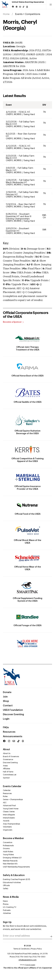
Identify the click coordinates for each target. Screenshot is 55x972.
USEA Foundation (13, 710)
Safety (5, 888)
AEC (4, 803)
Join (5, 697)
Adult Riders (8, 852)
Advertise (7, 913)
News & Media (11, 897)
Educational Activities (12, 882)
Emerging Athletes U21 (12, 858)
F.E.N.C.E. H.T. (24, 112)
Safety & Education (14, 875)
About (6, 749)
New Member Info (10, 864)
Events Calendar (12, 786)
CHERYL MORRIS (14, 114)
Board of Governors (11, 756)
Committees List (9, 775)
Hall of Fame (8, 772)
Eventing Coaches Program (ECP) (16, 879)
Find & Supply (30, 965)
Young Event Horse (10, 809)
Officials (6, 885)
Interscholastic (9, 818)
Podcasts (6, 910)
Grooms (6, 848)
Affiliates (6, 769)
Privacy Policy (36, 949)
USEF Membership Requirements (16, 867)
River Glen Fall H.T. (27, 204)
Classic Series (9, 812)
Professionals (8, 845)
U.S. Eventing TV (9, 907)
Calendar (7, 790)
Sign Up (7, 922)
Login (6, 719)
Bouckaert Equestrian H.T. (17, 230)
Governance (8, 759)
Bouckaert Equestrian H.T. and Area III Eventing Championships (18, 216)
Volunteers (7, 827)
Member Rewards (10, 861)
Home (6, 14)
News (5, 901)
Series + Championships (13, 799)
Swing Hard (29, 114)
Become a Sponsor (12, 322)
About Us (6, 753)
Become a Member (13, 838)
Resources (9, 732)
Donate (7, 692)
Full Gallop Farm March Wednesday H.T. (20, 181)
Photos (5, 904)
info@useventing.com (28, 960)
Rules (5, 796)
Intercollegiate (9, 815)
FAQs (6, 727)
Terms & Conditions (21, 949)
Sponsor (6, 778)
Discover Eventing (13, 714)
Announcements (12, 736)
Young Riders (8, 854)
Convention (7, 842)
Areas (5, 766)
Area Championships (11, 824)
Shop (6, 701)
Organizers (7, 830)
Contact (8, 705)
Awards (6, 821)
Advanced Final (9, 805)
